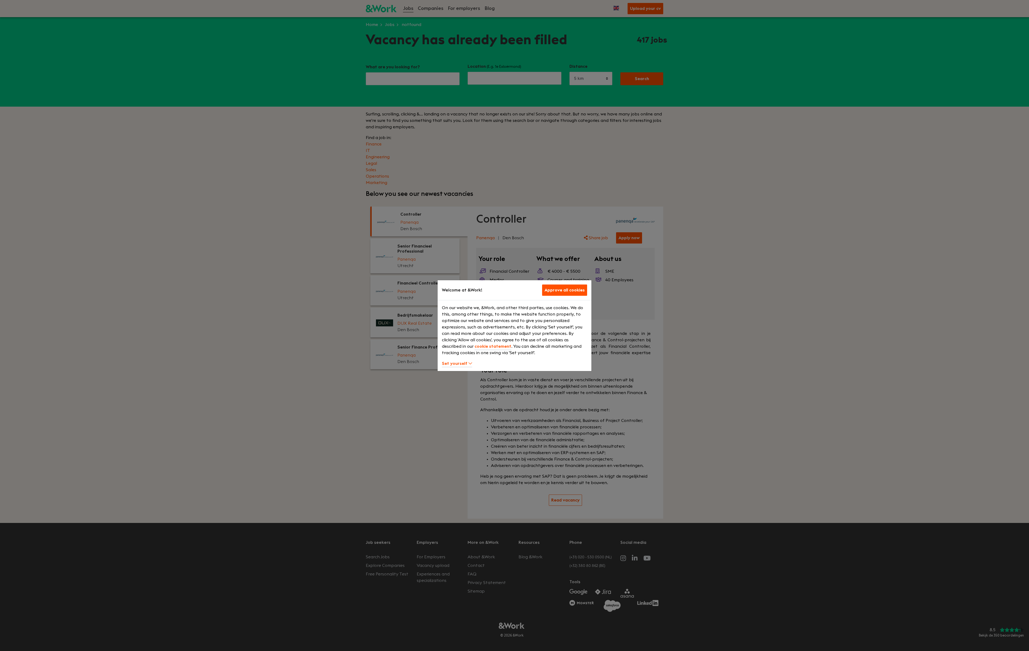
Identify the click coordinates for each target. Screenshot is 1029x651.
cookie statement (493, 346)
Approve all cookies (565, 290)
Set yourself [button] (455, 363)
